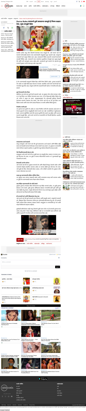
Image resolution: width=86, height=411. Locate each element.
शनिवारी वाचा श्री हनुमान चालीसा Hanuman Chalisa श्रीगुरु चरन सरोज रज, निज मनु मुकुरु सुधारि (74, 44)
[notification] (83, 5)
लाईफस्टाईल (45, 6)
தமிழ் (35, 1)
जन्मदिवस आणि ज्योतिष (20, 400)
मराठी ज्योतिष (36, 6)
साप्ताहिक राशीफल (19, 397)
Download (20, 49)
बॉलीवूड (42, 243)
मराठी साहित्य (59, 393)
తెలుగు (42, 1)
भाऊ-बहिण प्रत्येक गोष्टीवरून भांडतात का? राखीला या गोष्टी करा (73, 140)
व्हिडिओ (58, 6)
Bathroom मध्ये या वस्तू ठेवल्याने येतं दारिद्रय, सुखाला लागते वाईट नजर (7, 42)
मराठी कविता (59, 395)
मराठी (39, 1)
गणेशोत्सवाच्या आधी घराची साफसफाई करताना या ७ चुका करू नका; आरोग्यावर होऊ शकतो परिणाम (74, 182)
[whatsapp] (12, 27)
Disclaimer (20, 404)
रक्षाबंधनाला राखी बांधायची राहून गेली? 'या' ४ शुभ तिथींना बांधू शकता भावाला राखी (73, 85)
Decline (7, 410)
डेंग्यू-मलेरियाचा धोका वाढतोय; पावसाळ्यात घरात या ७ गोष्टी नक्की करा (73, 172)
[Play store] (81, 5)
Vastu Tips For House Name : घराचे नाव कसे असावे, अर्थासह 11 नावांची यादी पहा (7, 34)
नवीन (66, 41)
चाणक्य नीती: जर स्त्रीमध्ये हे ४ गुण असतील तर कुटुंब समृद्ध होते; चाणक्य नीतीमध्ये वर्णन (74, 151)
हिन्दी (27, 1)
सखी (58, 386)
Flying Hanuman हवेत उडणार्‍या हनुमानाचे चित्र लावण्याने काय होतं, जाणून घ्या (8, 46)
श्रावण (25, 6)
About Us (9, 404)
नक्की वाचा (67, 137)
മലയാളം (47, 1)
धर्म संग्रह (52, 6)
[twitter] (79, 1)
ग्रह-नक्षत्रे (18, 386)
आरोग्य (30, 6)
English (31, 1)
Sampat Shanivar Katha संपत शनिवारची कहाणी (73, 65)
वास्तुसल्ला (16, 18)
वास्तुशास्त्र (10, 18)
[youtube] (84, 1)
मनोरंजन (63, 6)
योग (57, 388)
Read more (29, 231)
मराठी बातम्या (49, 243)
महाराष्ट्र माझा (19, 6)
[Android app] (43, 378)
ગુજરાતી (55, 1)
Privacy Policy (32, 404)
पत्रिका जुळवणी (19, 391)
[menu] (2, 6)
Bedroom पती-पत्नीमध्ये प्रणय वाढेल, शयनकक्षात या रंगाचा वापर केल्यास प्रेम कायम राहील (7, 38)
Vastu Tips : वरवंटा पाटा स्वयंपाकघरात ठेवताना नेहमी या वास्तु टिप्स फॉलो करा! (8, 50)
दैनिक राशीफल (19, 393)
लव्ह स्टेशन (59, 391)
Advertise (14, 404)
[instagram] (82, 1)
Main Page (4, 404)
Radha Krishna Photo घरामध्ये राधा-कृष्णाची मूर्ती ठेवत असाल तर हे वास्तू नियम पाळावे (41, 239)
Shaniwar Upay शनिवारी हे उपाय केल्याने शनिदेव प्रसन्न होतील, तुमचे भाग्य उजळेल (73, 55)
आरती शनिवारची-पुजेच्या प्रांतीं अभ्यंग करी (73, 75)
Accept (2, 410)
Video (66, 95)
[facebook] (77, 1)
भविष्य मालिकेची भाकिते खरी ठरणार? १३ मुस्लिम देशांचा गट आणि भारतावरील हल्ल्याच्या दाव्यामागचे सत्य (74, 161)
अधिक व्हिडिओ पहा (67, 97)
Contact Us (25, 404)
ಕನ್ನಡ (51, 1)
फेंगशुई (17, 395)
